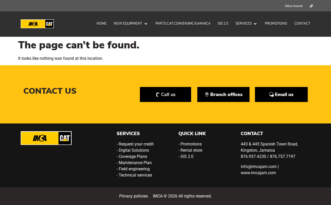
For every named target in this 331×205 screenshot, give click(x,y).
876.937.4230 (253, 156)
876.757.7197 (282, 156)
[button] (131, 24)
